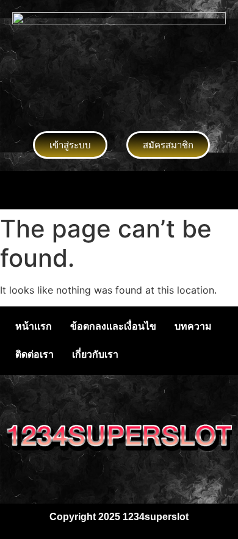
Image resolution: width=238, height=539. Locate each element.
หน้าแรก (33, 326)
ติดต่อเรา (34, 354)
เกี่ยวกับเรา (95, 354)
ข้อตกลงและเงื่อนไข (113, 326)
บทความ (193, 326)
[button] (119, 190)
